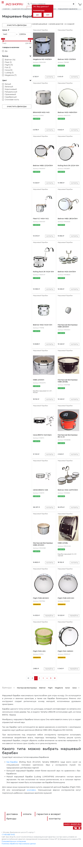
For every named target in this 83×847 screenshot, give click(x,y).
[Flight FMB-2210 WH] (68, 583)
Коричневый (11, 89)
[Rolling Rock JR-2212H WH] (68, 151)
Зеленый (9, 87)
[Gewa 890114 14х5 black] (43, 420)
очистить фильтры (17, 25)
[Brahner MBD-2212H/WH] (43, 151)
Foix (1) (8, 67)
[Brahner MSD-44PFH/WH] (68, 475)
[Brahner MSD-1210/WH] (68, 44)
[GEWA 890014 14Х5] (43, 475)
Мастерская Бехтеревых (27, 688)
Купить (49, 77)
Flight (50, 688)
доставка (12, 814)
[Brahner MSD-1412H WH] (43, 310)
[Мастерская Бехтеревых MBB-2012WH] (43, 528)
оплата (27, 814)
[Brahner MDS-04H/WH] (68, 257)
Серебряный (11, 97)
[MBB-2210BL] (68, 528)
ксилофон (31, 790)
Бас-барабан (12, 762)
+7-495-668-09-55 (8, 835)
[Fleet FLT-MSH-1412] (43, 204)
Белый (8, 84)
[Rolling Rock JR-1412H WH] (43, 257)
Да (6, 51)
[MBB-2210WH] (43, 365)
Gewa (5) (8, 70)
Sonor (67, 688)
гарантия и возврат (49, 814)
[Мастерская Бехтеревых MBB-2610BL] (68, 365)
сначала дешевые (39, 24)
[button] (16, 47)
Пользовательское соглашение (14, 841)
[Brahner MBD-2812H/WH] (68, 204)
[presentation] (78, 688)
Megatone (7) (11, 75)
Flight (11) (9, 65)
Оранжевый (10, 94)
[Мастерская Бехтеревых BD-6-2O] (68, 420)
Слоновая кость (12, 100)
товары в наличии (10, 47)
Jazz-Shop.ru (14, 4)
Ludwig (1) (9, 73)
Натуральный (11, 92)
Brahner (42, 688)
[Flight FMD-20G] (43, 636)
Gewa (74, 688)
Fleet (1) (8, 62)
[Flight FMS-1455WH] (68, 636)
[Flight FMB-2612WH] (43, 583)
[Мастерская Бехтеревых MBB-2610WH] (68, 310)
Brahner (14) (10, 60)
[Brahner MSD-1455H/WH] (68, 98)
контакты (55, 818)
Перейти (49, 616)
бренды (11, 818)
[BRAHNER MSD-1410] (43, 98)
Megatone (59, 688)
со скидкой (69, 24)
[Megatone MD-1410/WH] (43, 44)
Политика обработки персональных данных (19, 844)
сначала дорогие (55, 24)
